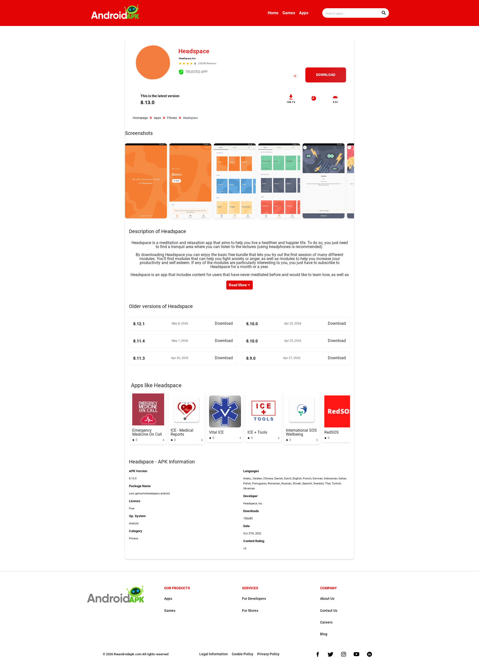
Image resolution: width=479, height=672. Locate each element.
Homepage (140, 118)
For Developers (254, 599)
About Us (327, 599)
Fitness (172, 118)
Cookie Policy (242, 654)
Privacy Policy (268, 654)
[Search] (383, 13)
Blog (323, 634)
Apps (303, 12)
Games (288, 12)
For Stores (250, 611)
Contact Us (328, 611)
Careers (326, 622)
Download (325, 75)
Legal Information (213, 654)
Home (273, 12)
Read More (238, 285)
